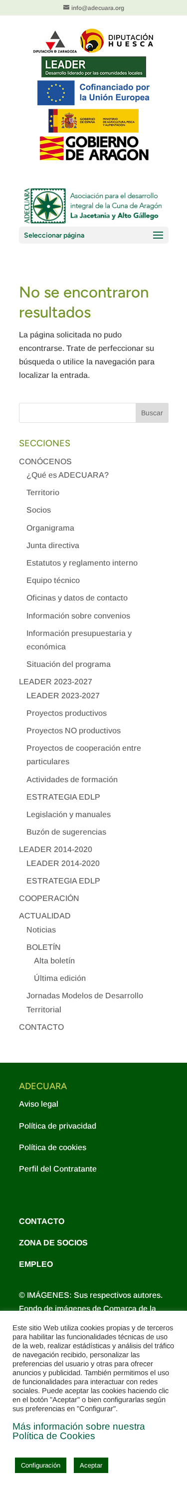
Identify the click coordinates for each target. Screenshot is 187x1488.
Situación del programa (68, 664)
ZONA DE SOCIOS (53, 1242)
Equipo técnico (53, 580)
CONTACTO (41, 1027)
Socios (38, 510)
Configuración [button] (40, 1465)
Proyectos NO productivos (73, 730)
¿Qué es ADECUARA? (67, 475)
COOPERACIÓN (49, 898)
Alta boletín (54, 960)
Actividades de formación (72, 779)
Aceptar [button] (91, 1465)
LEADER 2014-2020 (55, 849)
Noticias (41, 929)
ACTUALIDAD (45, 915)
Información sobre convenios (78, 615)
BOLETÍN (43, 947)
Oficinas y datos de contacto (77, 598)
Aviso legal (38, 1104)
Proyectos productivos (66, 713)
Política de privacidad (57, 1126)
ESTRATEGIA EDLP (63, 797)
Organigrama (50, 528)
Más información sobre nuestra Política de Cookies (78, 1431)
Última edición (60, 978)
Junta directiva (52, 545)
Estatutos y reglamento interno (82, 563)
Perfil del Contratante (58, 1169)
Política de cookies (52, 1147)
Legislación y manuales (68, 814)
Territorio (42, 492)
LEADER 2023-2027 (55, 681)
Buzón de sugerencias (66, 832)
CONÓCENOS (45, 461)
